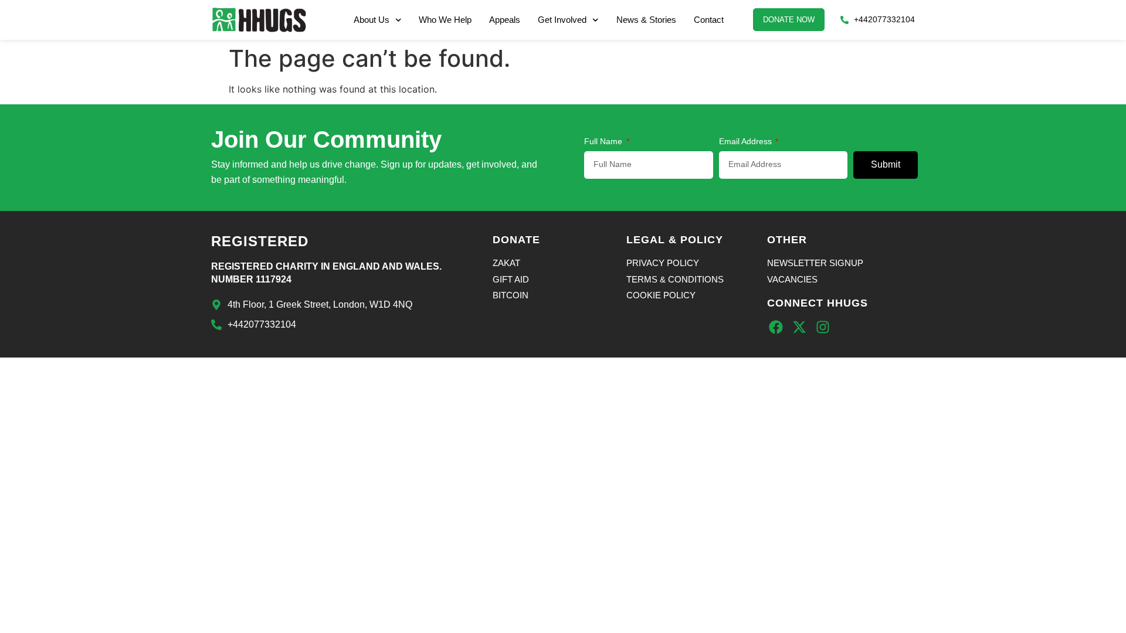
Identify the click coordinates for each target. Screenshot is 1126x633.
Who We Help (445, 20)
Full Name (604, 141)
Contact (709, 20)
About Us (371, 20)
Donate (516, 240)
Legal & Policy (674, 240)
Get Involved (562, 20)
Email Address (746, 141)
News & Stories (646, 20)
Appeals (504, 20)
